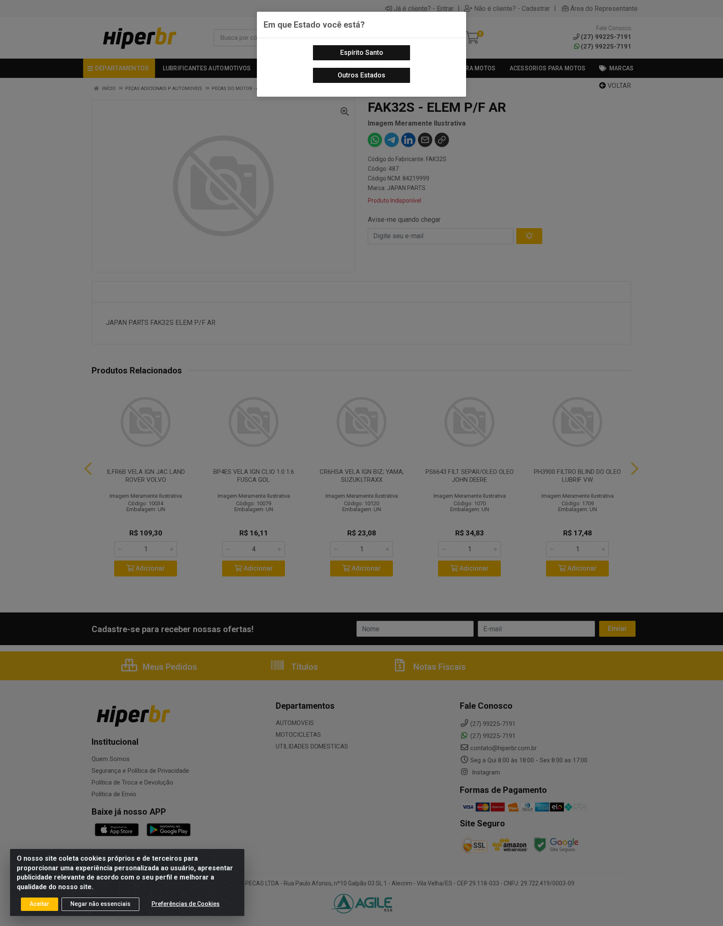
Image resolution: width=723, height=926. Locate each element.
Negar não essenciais (100, 903)
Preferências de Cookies (185, 903)
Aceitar (39, 903)
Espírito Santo (361, 53)
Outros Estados (361, 75)
